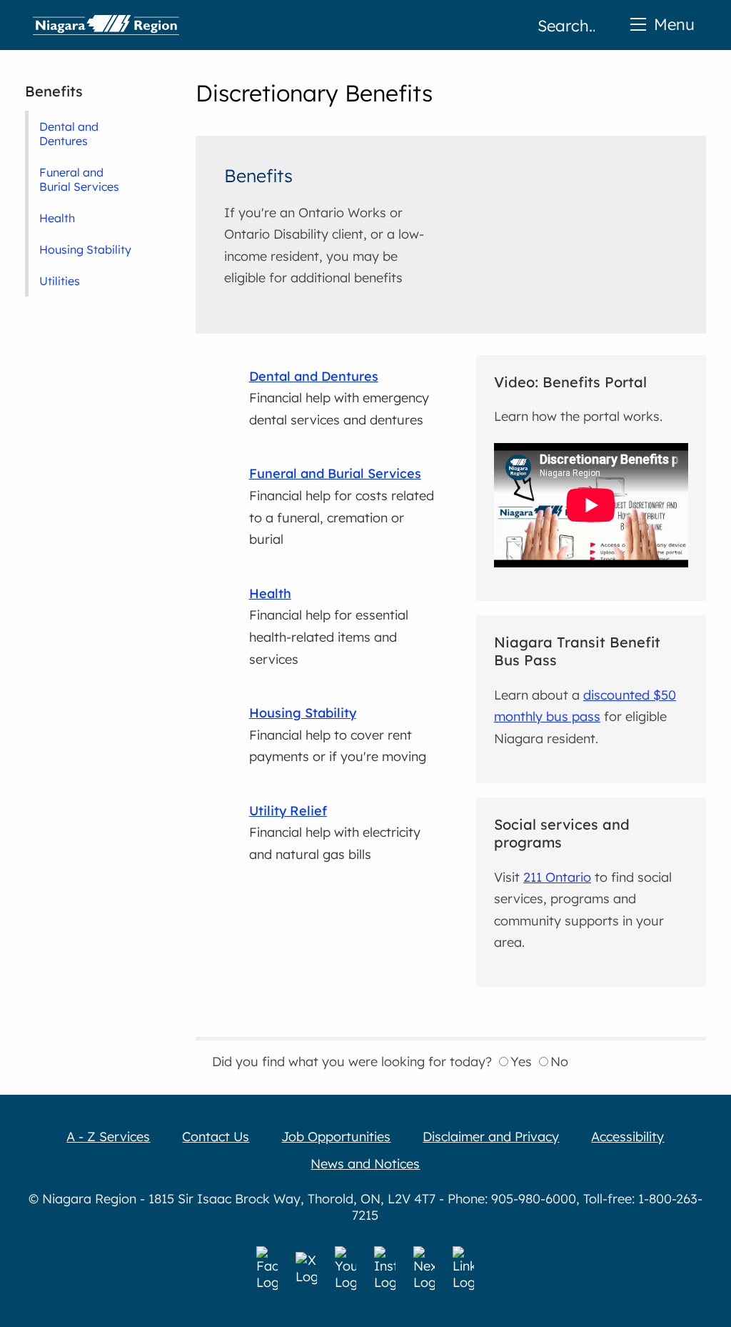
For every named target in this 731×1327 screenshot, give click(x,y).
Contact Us (215, 1136)
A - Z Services (108, 1136)
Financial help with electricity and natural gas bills (334, 832)
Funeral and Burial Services (79, 179)
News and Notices (365, 1163)
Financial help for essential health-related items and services (328, 626)
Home (106, 25)
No (559, 1061)
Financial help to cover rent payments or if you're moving (337, 735)
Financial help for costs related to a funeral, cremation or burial (341, 506)
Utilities (59, 281)
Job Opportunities (335, 1136)
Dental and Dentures (69, 133)
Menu (674, 24)
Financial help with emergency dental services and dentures (339, 398)
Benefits (54, 91)
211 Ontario (557, 877)
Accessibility (627, 1136)
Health (57, 218)
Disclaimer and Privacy (491, 1136)
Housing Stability (85, 249)
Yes (521, 1061)
